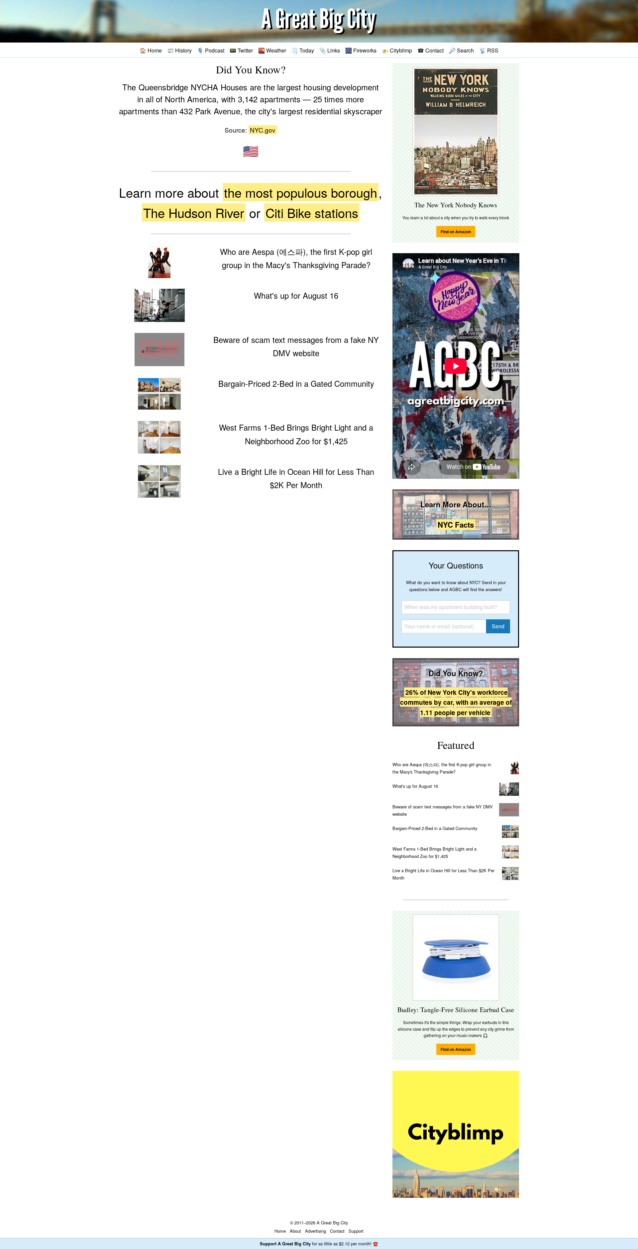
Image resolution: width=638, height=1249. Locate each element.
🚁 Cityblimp (397, 50)
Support (356, 1231)
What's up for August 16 (415, 786)
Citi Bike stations (312, 212)
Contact (337, 1231)
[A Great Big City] (319, 21)
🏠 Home (151, 50)
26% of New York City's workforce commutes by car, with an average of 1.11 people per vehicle (456, 702)
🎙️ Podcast (210, 50)
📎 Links (329, 50)
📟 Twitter (241, 50)
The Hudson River (193, 212)
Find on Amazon (456, 232)
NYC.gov (262, 129)
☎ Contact (430, 50)
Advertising (315, 1231)
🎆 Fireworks (360, 50)
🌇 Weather (272, 50)
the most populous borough (300, 192)
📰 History (179, 50)
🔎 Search (461, 50)
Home (280, 1231)
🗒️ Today (302, 50)
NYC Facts (456, 524)
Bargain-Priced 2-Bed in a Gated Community (434, 828)
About (295, 1231)
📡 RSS (488, 50)
